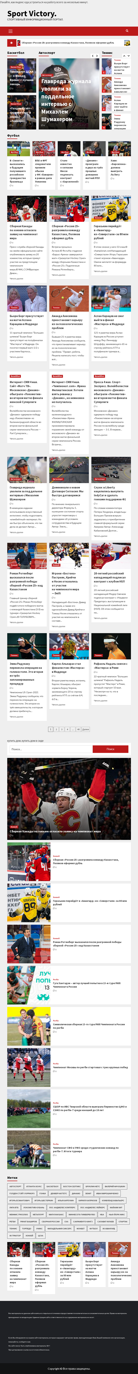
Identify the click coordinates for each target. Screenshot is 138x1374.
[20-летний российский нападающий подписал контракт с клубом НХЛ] (111, 556)
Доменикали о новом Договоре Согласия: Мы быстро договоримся (62, 104)
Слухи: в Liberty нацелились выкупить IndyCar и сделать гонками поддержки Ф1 (110, 493)
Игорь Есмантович (19, 1200)
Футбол (14, 152)
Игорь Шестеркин (43, 1200)
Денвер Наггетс (59, 1193)
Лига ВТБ (14, 1207)
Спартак (123, 1221)
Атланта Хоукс (34, 1186)
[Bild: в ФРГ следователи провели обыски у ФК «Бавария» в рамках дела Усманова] (43, 148)
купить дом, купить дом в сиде (25, 740)
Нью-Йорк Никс (117, 1214)
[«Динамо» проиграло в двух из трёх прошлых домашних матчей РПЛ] (94, 148)
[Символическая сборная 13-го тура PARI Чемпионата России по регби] (28, 1026)
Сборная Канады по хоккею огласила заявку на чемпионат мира (24, 232)
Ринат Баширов (28, 1221)
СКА (66, 1221)
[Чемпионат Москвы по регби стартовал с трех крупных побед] (28, 1067)
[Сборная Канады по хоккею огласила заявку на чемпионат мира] (27, 209)
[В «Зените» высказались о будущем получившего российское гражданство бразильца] (18, 148)
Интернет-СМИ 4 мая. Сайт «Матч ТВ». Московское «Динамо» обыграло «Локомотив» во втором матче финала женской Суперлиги (26, 392)
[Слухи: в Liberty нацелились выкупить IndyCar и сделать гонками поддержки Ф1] (111, 470)
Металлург (38, 1214)
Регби (56, 980)
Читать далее (16, 278)
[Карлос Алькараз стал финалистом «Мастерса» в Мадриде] (107, 121)
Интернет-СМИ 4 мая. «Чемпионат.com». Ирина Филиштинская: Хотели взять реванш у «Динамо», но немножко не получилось (69, 392)
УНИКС (39, 1228)
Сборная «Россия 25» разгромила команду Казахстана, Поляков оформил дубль (66, 232)
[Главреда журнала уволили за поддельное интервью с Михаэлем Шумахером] (27, 470)
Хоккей (14, 218)
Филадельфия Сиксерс (59, 1228)
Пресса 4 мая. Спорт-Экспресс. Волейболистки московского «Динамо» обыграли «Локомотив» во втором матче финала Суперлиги (111, 392)
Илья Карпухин (66, 1200)
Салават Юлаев (105, 1221)
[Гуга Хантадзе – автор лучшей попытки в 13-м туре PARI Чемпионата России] (28, 985)
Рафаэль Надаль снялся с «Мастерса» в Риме (110, 666)
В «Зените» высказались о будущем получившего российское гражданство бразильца (18, 171)
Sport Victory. (32, 13)
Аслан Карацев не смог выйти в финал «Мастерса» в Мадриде (120, 90)
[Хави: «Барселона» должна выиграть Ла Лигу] (119, 148)
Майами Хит (116, 1207)
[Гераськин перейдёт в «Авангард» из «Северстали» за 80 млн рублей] (111, 209)
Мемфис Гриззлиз (18, 1214)
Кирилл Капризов (88, 1200)
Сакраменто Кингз (83, 1221)
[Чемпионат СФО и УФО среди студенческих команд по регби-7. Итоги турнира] (28, 1149)
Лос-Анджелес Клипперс (62, 1207)
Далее (85, 729)
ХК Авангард (108, 1228)
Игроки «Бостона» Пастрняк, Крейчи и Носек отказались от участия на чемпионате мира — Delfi (65, 583)
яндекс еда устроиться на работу (35, 2)
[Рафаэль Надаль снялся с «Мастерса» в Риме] (111, 646)
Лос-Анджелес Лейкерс (92, 1207)
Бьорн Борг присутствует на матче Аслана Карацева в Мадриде (27, 320)
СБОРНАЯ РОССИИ (51, 1221)
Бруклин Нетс (93, 1186)
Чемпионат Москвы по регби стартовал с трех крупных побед (90, 1067)
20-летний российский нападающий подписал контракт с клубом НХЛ (110, 577)
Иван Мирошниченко (107, 1193)
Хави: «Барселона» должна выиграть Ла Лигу (118, 167)
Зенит (88, 1193)
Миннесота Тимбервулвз (82, 1214)
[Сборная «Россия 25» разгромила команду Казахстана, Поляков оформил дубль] (69, 209)
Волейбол (15, 376)
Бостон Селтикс (72, 1186)
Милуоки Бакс (56, 1214)
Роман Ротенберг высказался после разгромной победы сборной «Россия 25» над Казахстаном (26, 581)
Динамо (76, 1193)
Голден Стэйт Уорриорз (21, 1193)
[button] (10, 31)
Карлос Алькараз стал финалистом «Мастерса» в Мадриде (121, 126)
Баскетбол (16, 67)
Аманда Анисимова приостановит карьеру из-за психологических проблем (124, 73)
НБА (102, 1214)
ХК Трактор (15, 1235)
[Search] (127, 31)
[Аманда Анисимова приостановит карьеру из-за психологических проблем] (107, 66)
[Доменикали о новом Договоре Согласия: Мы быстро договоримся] (69, 470)
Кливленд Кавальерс (113, 1200)
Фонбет (81, 1228)
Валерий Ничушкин (115, 1186)
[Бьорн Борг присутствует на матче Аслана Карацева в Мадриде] (27, 299)
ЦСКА (40, 1235)
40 (78, 729)
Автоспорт (47, 82)
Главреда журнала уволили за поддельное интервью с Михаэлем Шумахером (26, 493)
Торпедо (26, 1228)
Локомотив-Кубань (33, 1207)
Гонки (42, 1193)
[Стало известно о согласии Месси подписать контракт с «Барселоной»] (69, 148)
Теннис (117, 60)
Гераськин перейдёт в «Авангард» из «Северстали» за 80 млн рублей (111, 232)
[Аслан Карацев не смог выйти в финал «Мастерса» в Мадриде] (107, 85)
